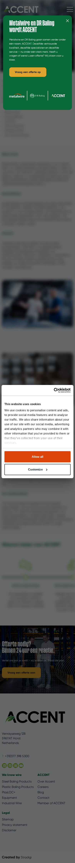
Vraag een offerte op (28, 72)
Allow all (37, 456)
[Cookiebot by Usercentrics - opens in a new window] (54, 390)
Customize (35, 469)
